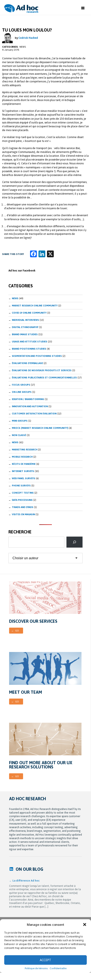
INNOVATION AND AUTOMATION (30, 406)
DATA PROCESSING (22, 500)
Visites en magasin (23, 514)
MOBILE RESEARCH (22, 456)
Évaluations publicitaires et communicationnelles (44, 377)
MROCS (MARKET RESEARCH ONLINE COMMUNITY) (40, 428)
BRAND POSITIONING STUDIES (29, 348)
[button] (85, 924)
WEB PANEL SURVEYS (23, 478)
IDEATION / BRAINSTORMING (28, 399)
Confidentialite (58, 968)
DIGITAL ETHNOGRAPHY (25, 327)
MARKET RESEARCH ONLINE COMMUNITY (35, 305)
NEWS (15, 442)
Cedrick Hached (28, 37)
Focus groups (21, 384)
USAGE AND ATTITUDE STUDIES (29, 341)
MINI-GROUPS (20, 420)
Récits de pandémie (24, 464)
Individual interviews (25, 320)
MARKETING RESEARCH (24, 449)
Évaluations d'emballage (27, 363)
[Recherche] (74, 542)
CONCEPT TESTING (23, 492)
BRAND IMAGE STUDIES (25, 334)
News (22, 47)
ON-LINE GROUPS (22, 392)
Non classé (19, 435)
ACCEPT (45, 960)
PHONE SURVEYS (21, 485)
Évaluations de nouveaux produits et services (42, 370)
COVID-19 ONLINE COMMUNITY (29, 312)
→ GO (15, 630)
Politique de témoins (36, 968)
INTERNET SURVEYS (23, 471)
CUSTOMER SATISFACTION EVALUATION (34, 413)
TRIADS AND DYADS (22, 507)
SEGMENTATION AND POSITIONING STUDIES (37, 356)
